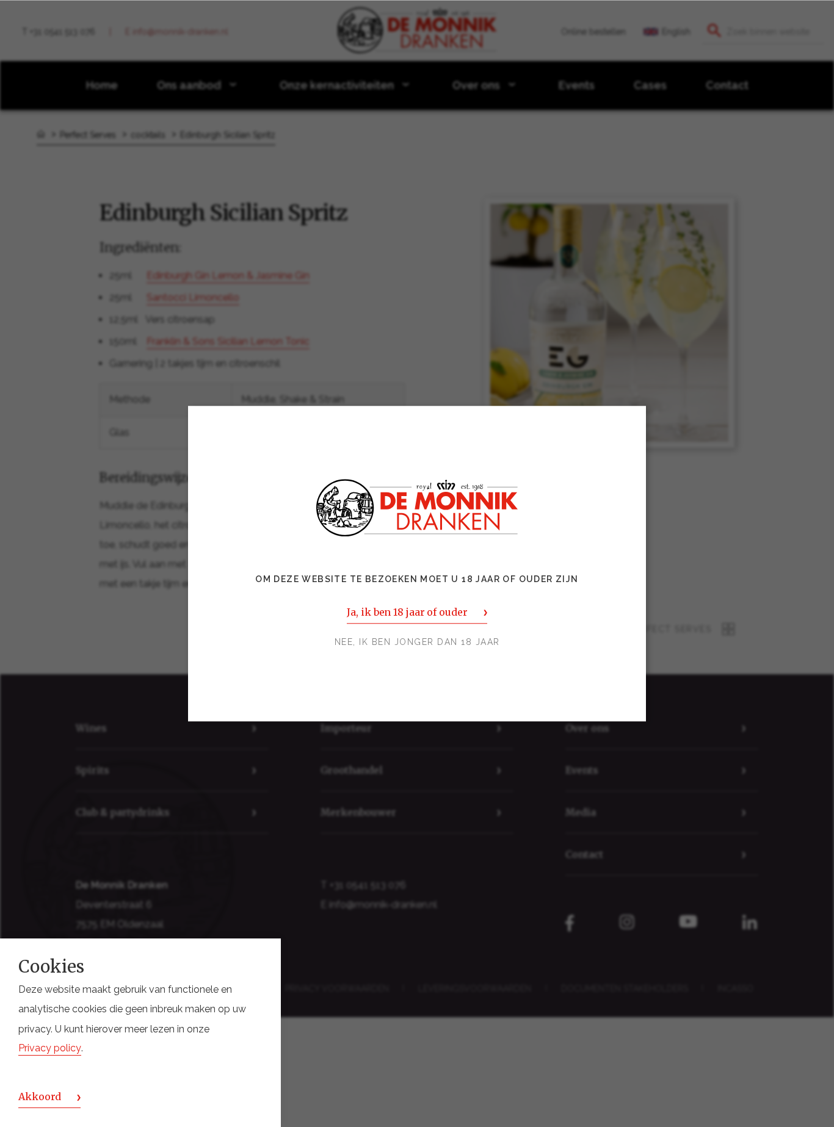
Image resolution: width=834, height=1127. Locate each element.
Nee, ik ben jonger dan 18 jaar (417, 642)
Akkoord (39, 1097)
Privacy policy (49, 1048)
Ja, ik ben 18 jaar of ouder (407, 612)
